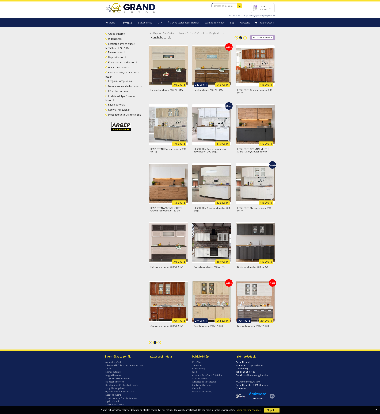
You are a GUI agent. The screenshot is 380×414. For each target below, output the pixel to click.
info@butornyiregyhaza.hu (264, 15)
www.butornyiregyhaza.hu (248, 381)
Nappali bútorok (117, 57)
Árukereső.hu (258, 398)
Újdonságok (115, 38)
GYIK (160, 22)
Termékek (127, 22)
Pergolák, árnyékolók (120, 81)
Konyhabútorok (216, 33)
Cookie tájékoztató (201, 385)
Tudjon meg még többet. (248, 409)
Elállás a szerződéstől (202, 391)
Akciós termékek (113, 362)
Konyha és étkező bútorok (123, 62)
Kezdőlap (110, 22)
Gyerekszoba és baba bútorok (125, 86)
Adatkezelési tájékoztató (204, 381)
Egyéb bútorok (116, 104)
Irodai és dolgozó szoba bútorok (121, 398)
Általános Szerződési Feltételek (183, 22)
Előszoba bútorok (118, 91)
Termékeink (168, 33)
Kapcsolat (245, 22)
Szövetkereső (145, 22)
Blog (232, 22)
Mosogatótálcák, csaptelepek (124, 114)
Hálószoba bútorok (119, 67)
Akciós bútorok (116, 33)
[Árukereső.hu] (258, 394)
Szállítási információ (215, 22)
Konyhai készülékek (119, 109)
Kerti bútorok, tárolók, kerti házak (121, 385)
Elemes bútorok (117, 52)
